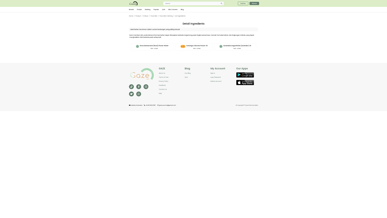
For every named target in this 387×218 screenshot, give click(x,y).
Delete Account (216, 81)
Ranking (147, 9)
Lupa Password (215, 77)
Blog (182, 9)
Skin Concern (173, 9)
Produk (139, 9)
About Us (162, 73)
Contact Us (163, 89)
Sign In (212, 73)
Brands (131, 9)
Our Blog (188, 73)
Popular (156, 9)
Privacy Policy (163, 81)
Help (160, 93)
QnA (163, 9)
